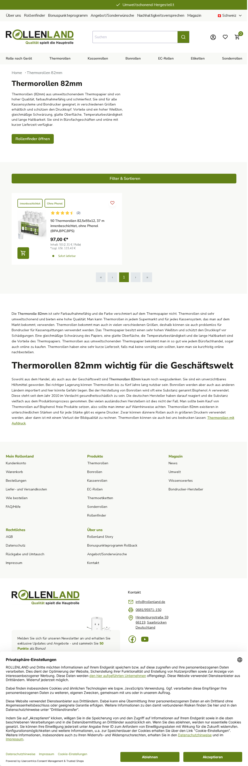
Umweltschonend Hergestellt (127, 5)
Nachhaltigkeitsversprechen (160, 15)
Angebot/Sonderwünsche (112, 15)
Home (17, 72)
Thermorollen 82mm (44, 72)
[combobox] (141, 37)
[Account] (213, 37)
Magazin (194, 15)
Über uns (13, 15)
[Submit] (183, 37)
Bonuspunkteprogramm (68, 15)
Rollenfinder (34, 15)
